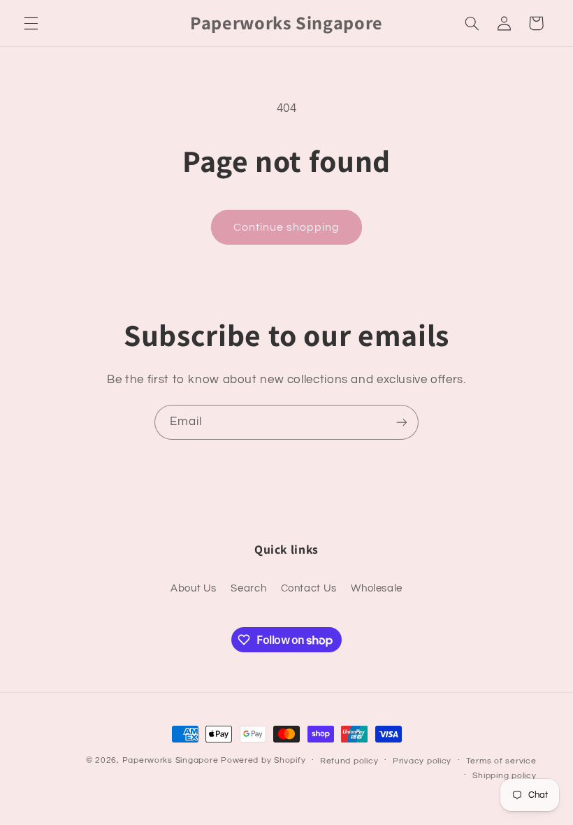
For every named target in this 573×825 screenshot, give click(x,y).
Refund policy (349, 761)
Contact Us (309, 588)
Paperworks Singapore (170, 760)
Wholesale (376, 588)
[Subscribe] (402, 422)
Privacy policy (422, 761)
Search (248, 588)
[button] (31, 23)
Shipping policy (504, 776)
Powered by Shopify (263, 760)
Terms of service (501, 761)
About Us (194, 588)
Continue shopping (286, 227)
